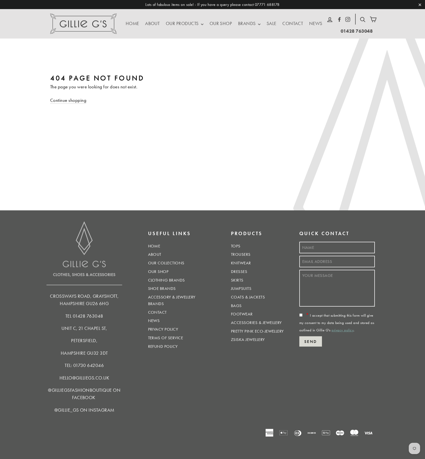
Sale (271, 23)
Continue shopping (68, 100)
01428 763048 (357, 31)
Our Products (183, 23)
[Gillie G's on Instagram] (347, 18)
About (152, 23)
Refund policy (163, 346)
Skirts (237, 280)
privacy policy (342, 330)
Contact (292, 23)
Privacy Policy (163, 329)
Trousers (241, 254)
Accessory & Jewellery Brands (172, 300)
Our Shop (221, 23)
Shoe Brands (162, 288)
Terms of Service (165, 337)
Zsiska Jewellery (248, 339)
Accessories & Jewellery (256, 322)
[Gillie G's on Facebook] (339, 18)
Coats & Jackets (248, 297)
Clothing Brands (166, 280)
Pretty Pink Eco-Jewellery (257, 331)
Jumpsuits (241, 288)
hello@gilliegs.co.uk (84, 378)
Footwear (242, 314)
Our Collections (166, 263)
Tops (236, 246)
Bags (236, 305)
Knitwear (241, 263)
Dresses (239, 271)
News (315, 23)
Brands (247, 23)
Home (132, 23)
